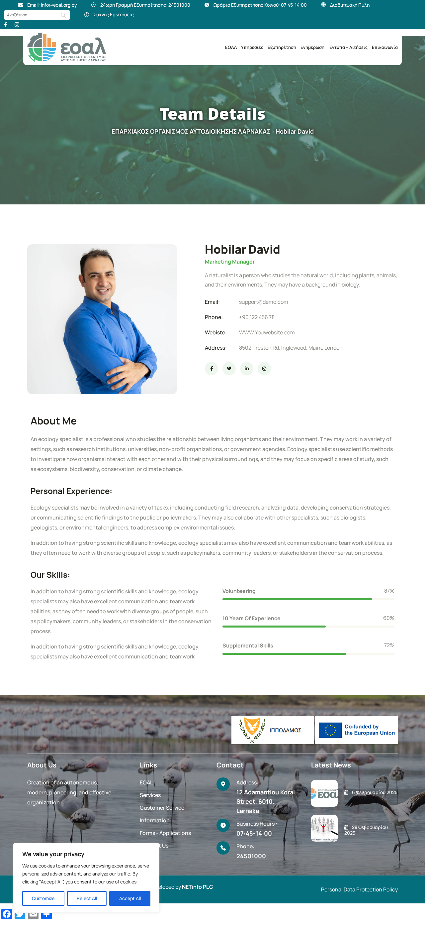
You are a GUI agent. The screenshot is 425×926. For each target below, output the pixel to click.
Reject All (87, 898)
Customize (43, 898)
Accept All (130, 898)
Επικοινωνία (385, 47)
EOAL (146, 782)
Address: (216, 347)
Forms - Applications (165, 833)
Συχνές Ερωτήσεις (113, 14)
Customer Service (162, 807)
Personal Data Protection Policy (359, 889)
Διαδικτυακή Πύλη (350, 5)
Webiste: (216, 332)
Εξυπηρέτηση (282, 47)
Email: (212, 301)
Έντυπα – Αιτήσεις (348, 47)
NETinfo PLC (197, 886)
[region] (86, 878)
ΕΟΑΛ (231, 47)
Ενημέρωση (312, 47)
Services (150, 795)
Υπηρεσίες (252, 47)
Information (155, 820)
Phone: (214, 317)
